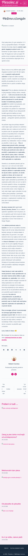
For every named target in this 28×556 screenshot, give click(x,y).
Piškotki (6, 548)
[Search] (20, 3)
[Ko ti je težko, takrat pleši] (14, 522)
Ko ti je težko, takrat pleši (12, 537)
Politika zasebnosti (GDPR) (17, 548)
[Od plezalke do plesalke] (14, 488)
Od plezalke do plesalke (11, 504)
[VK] (16, 350)
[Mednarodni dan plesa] (14, 455)
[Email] (24, 350)
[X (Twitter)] (8, 350)
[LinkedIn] (12, 350)
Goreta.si (22, 554)
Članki (14, 13)
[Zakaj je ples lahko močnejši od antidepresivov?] (14, 419)
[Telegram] (20, 350)
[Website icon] (15, 374)
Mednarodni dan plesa (11, 470)
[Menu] (24, 3)
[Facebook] (4, 350)
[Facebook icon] (12, 374)
